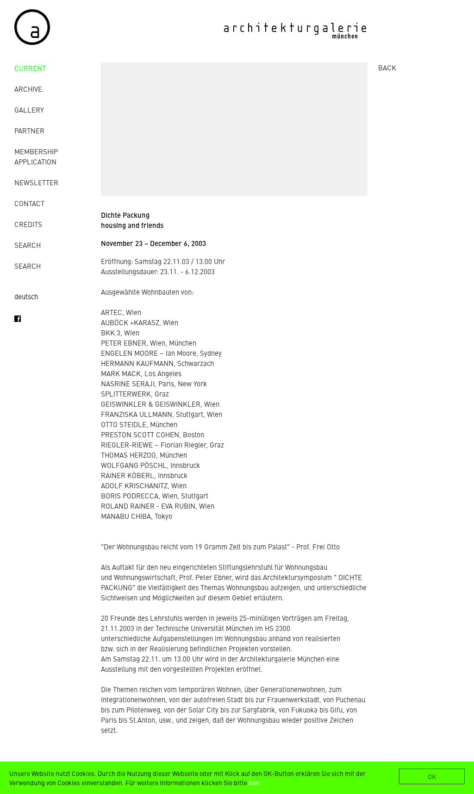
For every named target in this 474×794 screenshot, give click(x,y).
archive (28, 89)
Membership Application (36, 156)
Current (30, 68)
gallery (29, 109)
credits (28, 224)
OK (432, 776)
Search (27, 245)
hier (254, 782)
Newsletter (36, 182)
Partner (29, 130)
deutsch (26, 296)
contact (29, 203)
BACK (387, 67)
